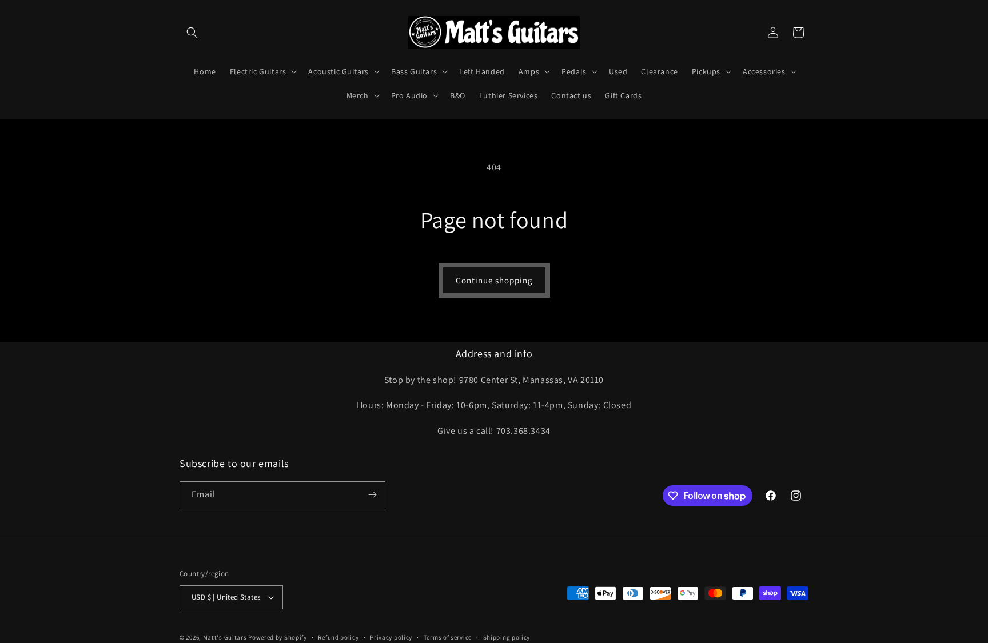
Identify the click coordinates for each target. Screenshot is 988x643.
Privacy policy (391, 637)
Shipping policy (507, 637)
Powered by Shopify (277, 637)
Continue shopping (494, 280)
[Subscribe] (372, 494)
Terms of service (448, 637)
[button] (192, 32)
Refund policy (338, 637)
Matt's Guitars (225, 637)
